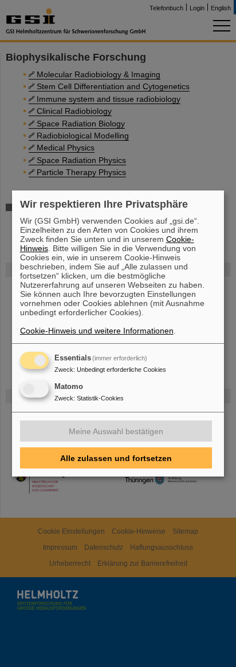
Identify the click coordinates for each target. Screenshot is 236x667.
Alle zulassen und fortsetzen (116, 458)
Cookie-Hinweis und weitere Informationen (97, 330)
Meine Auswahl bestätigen (116, 431)
